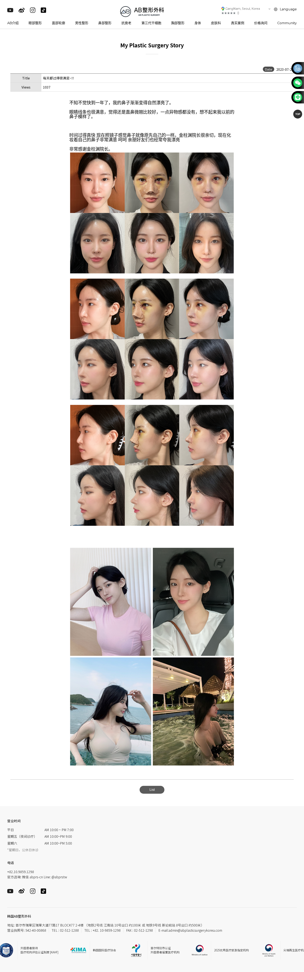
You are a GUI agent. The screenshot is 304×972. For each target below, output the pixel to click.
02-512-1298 (143, 930)
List (152, 789)
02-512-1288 (69, 930)
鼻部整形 (104, 23)
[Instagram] (32, 12)
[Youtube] (10, 11)
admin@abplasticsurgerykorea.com (195, 930)
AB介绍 (13, 23)
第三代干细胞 (151, 23)
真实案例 (237, 23)
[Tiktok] (43, 12)
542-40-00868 (35, 930)
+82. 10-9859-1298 (107, 930)
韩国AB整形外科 (19, 916)
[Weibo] (22, 12)
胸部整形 (177, 23)
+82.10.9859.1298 (20, 871)
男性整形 (81, 23)
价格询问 (260, 23)
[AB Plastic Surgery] (142, 11)
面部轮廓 (58, 23)
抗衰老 (126, 23)
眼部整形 (35, 23)
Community (287, 23)
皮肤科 (216, 23)
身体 (197, 23)
